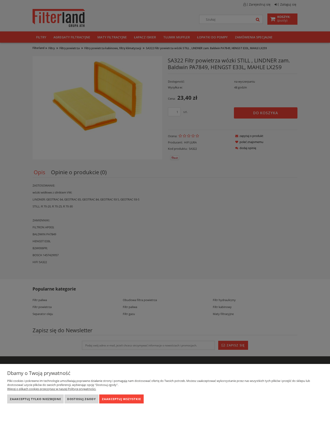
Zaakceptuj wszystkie (121, 399)
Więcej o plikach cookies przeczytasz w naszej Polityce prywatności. (51, 389)
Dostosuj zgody (81, 399)
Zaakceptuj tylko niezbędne (35, 399)
